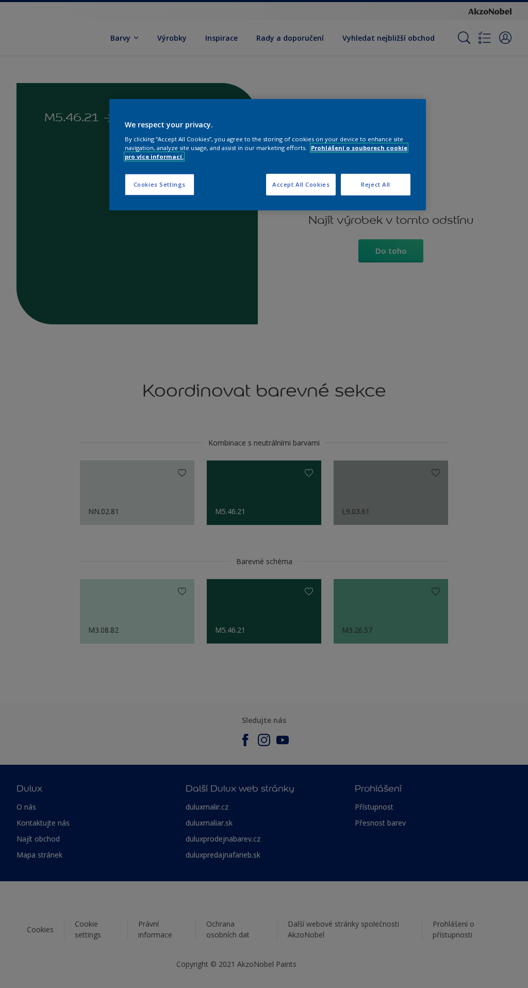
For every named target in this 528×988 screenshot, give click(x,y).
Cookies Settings (160, 184)
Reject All (375, 184)
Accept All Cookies (300, 184)
